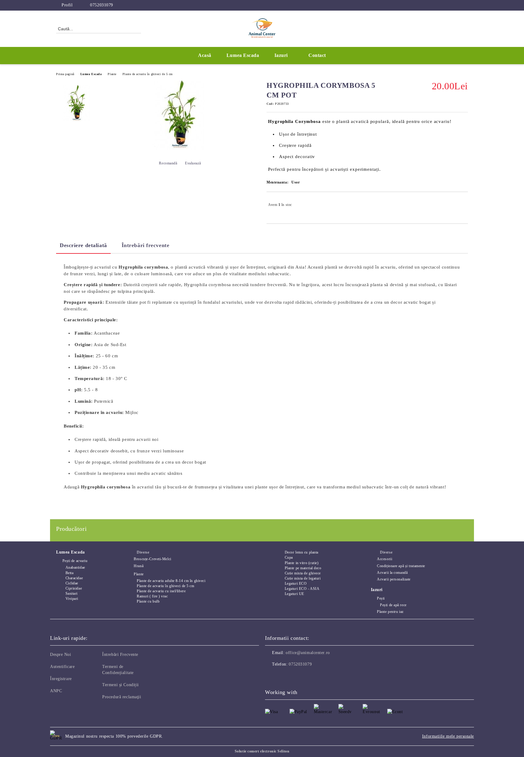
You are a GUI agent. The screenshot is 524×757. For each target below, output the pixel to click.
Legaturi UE (294, 594)
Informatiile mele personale (448, 736)
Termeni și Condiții (120, 685)
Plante (112, 74)
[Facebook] (455, 5)
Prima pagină (65, 74)
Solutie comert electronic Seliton (262, 751)
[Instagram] (464, 5)
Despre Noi (60, 654)
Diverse (143, 552)
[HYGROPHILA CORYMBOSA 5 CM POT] (76, 103)
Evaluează (193, 163)
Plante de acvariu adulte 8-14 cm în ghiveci (171, 581)
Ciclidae (72, 583)
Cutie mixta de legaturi (303, 578)
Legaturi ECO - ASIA (302, 589)
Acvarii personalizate (394, 579)
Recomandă (168, 163)
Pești (381, 598)
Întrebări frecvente (146, 245)
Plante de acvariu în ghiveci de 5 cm (148, 74)
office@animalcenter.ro (308, 652)
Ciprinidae (74, 588)
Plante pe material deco (303, 568)
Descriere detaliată (83, 245)
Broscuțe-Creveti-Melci (152, 559)
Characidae (74, 578)
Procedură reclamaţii (121, 697)
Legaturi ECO (296, 583)
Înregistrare (61, 678)
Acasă (204, 55)
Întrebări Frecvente (120, 654)
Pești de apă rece (393, 605)
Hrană (138, 566)
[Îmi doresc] (463, 204)
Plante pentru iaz (390, 612)
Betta (69, 573)
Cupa (289, 557)
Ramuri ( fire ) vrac (152, 596)
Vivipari (72, 599)
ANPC (56, 691)
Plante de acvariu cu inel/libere (161, 591)
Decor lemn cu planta (301, 552)
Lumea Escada (91, 74)
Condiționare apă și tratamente (401, 566)
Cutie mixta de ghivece (303, 573)
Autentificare (62, 666)
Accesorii (384, 559)
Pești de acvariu (75, 561)
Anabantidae (75, 567)
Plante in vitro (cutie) (301, 563)
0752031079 (101, 5)
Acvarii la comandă (392, 572)
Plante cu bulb (148, 601)
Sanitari (72, 593)
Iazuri (281, 55)
